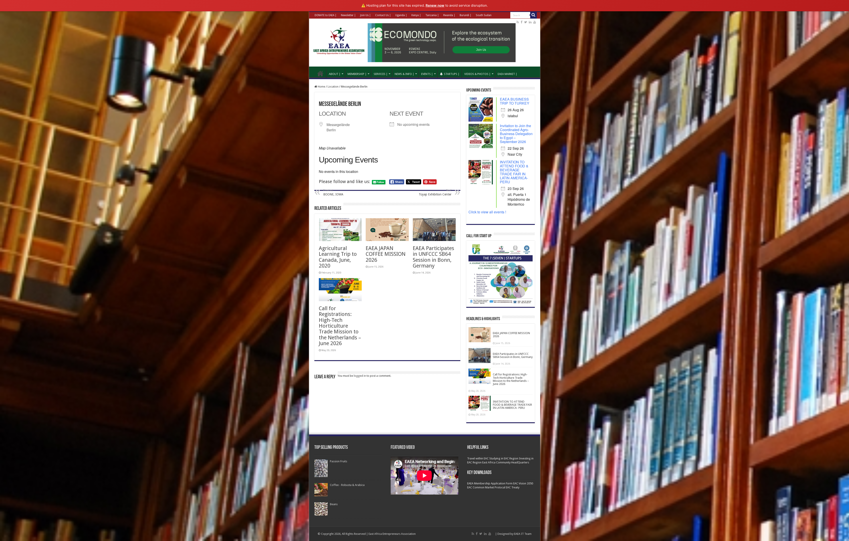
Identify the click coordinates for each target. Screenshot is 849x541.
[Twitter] (526, 22)
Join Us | (365, 15)
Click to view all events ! (487, 211)
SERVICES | (381, 74)
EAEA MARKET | (507, 74)
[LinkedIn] (530, 22)
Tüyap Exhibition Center (435, 192)
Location (333, 86)
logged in (360, 375)
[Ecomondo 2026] (442, 42)
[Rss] (517, 22)
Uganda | (401, 15)
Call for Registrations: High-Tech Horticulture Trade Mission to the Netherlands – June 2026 (340, 325)
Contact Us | (383, 15)
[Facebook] (521, 22)
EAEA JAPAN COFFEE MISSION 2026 (385, 254)
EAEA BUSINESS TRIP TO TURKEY (514, 101)
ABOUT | (334, 74)
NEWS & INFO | (404, 74)
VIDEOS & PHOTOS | (477, 74)
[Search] (533, 15)
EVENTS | (427, 74)
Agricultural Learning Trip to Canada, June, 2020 (338, 257)
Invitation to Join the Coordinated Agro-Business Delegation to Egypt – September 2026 (516, 133)
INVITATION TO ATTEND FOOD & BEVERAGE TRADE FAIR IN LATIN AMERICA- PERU (514, 171)
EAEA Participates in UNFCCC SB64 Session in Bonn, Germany (433, 257)
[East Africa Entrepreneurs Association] (340, 40)
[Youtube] (534, 22)
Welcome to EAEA (320, 73)
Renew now (435, 5)
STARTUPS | (451, 74)
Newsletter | (348, 15)
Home (321, 86)
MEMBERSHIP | (357, 74)
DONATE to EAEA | (326, 15)
